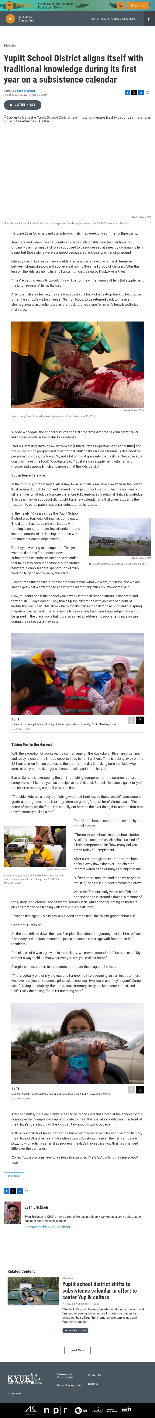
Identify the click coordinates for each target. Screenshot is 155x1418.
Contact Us (94, 1375)
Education (10, 45)
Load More (77, 1350)
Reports (93, 1384)
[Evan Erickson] (12, 1213)
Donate (140, 6)
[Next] (140, 720)
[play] (10, 19)
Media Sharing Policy (69, 1385)
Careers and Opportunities (65, 1376)
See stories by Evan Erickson (47, 1227)
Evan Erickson (26, 91)
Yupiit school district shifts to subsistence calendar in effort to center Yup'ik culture (99, 1291)
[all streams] (149, 18)
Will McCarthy (69, 1303)
